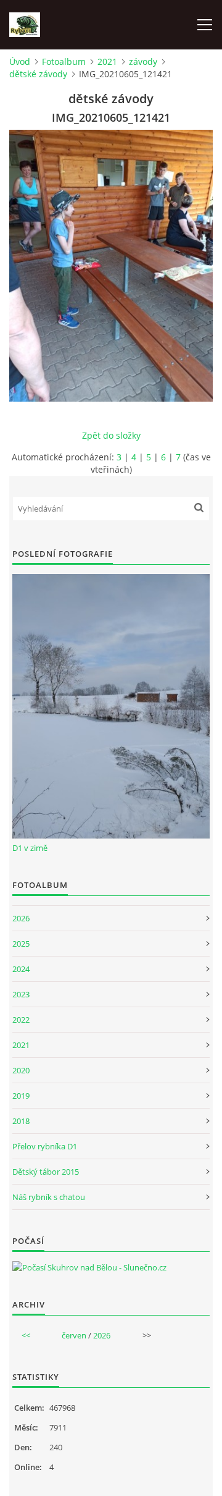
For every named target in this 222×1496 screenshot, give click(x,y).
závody (143, 61)
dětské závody (38, 74)
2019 (21, 1095)
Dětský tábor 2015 (45, 1171)
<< (26, 1335)
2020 (21, 1070)
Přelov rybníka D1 (44, 1146)
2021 (107, 61)
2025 (21, 943)
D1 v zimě (29, 847)
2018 (21, 1120)
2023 (21, 994)
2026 (21, 918)
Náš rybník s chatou (48, 1196)
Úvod (19, 61)
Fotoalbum (64, 61)
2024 (21, 968)
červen (74, 1335)
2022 (21, 1019)
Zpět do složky (111, 435)
